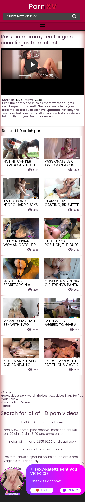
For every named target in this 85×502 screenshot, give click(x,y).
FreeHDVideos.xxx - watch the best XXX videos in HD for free (42, 396)
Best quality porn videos (74, 16)
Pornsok (6, 406)
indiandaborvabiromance (43, 449)
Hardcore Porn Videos (15, 402)
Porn (42, 6)
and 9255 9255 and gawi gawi (52, 441)
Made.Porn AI (9, 399)
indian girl (16, 441)
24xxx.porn (8, 392)
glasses (58, 422)
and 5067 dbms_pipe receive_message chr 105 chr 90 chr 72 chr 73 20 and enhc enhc (40, 432)
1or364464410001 (33, 422)
